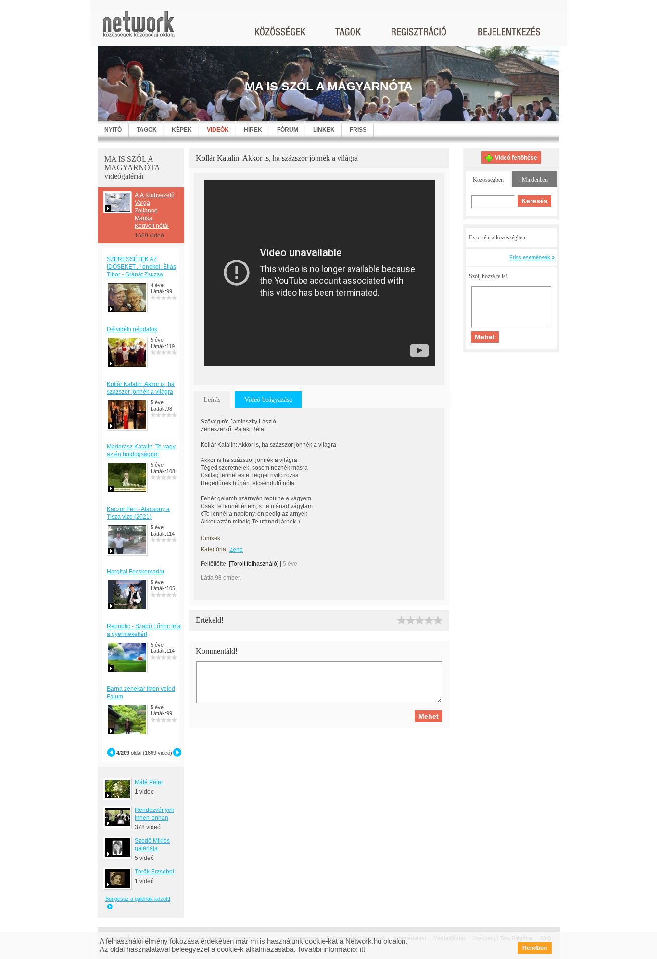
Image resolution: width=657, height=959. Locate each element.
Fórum (287, 129)
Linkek (324, 129)
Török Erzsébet (154, 871)
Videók (218, 129)
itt (362, 949)
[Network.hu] (138, 29)
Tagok (147, 129)
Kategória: (214, 549)
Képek (182, 129)
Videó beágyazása (268, 399)
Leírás (211, 399)
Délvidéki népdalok (132, 329)
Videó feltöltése (516, 157)
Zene (236, 550)
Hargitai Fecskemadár (135, 571)
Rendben (534, 948)
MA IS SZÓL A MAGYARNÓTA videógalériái (132, 167)
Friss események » (532, 257)
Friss (358, 129)
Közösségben (488, 179)
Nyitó (113, 129)
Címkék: (211, 538)
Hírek (253, 129)
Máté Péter (149, 782)
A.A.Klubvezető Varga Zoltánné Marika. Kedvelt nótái (155, 210)
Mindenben (535, 179)
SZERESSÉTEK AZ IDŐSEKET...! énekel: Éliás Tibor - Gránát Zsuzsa (141, 267)
